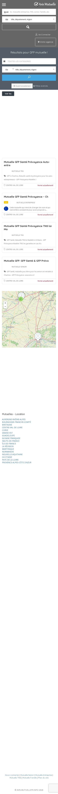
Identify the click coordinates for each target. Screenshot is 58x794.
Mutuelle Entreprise (43, 775)
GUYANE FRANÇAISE (11, 438)
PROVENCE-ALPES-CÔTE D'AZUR (16, 462)
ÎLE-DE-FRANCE (9, 443)
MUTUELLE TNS (18, 171)
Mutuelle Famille (30, 778)
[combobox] (29, 19)
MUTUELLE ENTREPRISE (26, 202)
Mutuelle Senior (27, 775)
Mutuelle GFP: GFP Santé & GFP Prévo (26, 260)
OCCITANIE (7, 457)
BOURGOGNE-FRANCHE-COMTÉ (16, 422)
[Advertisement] (29, 126)
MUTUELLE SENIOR (19, 266)
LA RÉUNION (7, 446)
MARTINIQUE (8, 449)
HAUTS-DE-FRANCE (10, 441)
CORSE (5, 430)
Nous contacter (12, 775)
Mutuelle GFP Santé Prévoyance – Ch (26, 196)
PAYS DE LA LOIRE (10, 459)
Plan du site (43, 778)
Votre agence (46, 42)
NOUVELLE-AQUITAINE (12, 454)
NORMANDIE (8, 451)
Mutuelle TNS (15, 778)
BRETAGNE (7, 424)
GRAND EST (7, 433)
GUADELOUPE (8, 435)
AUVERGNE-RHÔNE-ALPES (13, 419)
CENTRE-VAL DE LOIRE (14, 185)
